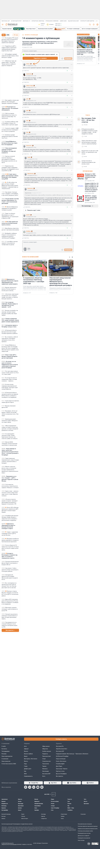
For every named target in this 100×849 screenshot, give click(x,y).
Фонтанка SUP (6, 20)
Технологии (45, 763)
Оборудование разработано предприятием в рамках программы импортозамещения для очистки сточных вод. (60, 289)
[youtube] (37, 787)
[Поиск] (90, 24)
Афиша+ (26, 748)
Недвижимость (28, 776)
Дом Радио (59, 766)
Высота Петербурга (61, 773)
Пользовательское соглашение (85, 824)
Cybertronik (28, 74)
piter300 (28, 214)
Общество (45, 748)
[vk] (33, 787)
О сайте (4, 746)
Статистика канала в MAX (9, 763)
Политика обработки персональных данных (88, 826)
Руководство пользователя (84, 838)
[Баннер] (19, 28)
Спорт (44, 758)
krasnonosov (29, 145)
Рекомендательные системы (84, 833)
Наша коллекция (60, 758)
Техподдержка (5, 751)
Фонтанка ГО (26, 20)
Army (27, 120)
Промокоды (88, 171)
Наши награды (81, 840)
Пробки (50, 24)
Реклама (4, 753)
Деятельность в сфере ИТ (83, 835)
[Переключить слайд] (98, 42)
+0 (67, 70)
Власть (26, 761)
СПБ (8, 35)
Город (25, 766)
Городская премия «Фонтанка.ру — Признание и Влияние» (72, 753)
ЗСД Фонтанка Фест (73, 20)
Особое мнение (46, 751)
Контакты (4, 748)
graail (27, 98)
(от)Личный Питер (16, 20)
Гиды (25, 763)
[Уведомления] (94, 24)
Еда (25, 771)
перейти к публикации (31, 34)
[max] (25, 787)
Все (4, 35)
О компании (5, 758)
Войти (29, 249)
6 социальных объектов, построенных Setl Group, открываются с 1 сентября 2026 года (33, 280)
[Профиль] (97, 24)
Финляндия (45, 771)
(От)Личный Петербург (62, 756)
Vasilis (29, 157)
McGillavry (28, 231)
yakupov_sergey (29, 85)
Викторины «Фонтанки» (30, 758)
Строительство (46, 761)
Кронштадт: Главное (61, 768)
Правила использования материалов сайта (88, 828)
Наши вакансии (6, 761)
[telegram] (29, 787)
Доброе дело (27, 768)
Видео (26, 756)
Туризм (44, 766)
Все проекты (59, 776)
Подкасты (45, 753)
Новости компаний (30, 257)
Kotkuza (28, 63)
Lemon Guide (63, 20)
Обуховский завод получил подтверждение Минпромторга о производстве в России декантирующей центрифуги (60, 281)
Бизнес (26, 751)
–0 (71, 70)
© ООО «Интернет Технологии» (40, 843)
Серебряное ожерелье (37, 20)
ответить (26, 70)
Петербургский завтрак (87, 20)
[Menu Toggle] (2, 24)
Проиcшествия (46, 756)
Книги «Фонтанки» (61, 761)
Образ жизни (46, 746)
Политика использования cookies (85, 831)
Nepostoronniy (31, 173)
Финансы (45, 768)
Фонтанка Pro (60, 746)
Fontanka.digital (60, 763)
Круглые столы (60, 771)
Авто (25, 746)
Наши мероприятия (7, 756)
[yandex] (41, 787)
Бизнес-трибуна (28, 753)
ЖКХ (25, 773)
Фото (43, 776)
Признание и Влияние (52, 20)
